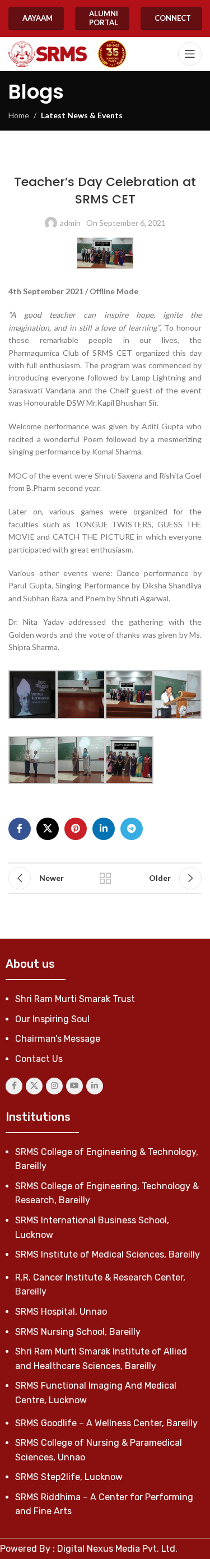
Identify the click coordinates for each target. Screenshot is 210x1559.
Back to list (105, 878)
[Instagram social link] (54, 1086)
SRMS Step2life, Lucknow (69, 1477)
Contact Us (39, 1059)
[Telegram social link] (131, 829)
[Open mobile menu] (189, 54)
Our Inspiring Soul (52, 1019)
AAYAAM (37, 17)
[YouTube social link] (74, 1086)
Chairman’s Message (57, 1038)
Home (18, 115)
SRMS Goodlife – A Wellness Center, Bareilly (106, 1423)
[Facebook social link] (19, 829)
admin (70, 223)
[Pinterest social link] (75, 829)
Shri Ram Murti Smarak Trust (75, 999)
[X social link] (47, 829)
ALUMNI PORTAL (103, 18)
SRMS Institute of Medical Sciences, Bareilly (107, 1254)
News (114, 159)
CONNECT (173, 17)
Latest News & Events (82, 115)
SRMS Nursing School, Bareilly (78, 1331)
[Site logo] (47, 54)
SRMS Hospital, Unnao (61, 1311)
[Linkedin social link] (103, 829)
